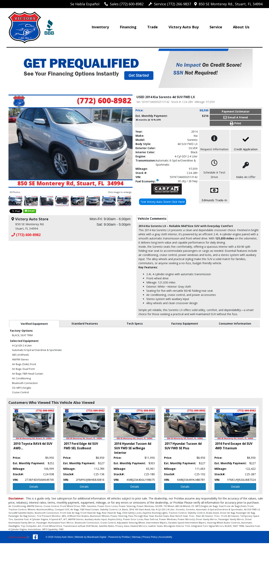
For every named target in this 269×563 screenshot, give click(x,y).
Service (216, 27)
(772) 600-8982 (28, 234)
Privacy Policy (149, 537)
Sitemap (136, 537)
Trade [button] (152, 27)
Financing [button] (128, 27)
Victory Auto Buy (184, 27)
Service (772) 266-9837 (171, 4)
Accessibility (165, 537)
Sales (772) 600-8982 (126, 4)
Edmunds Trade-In (214, 200)
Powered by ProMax (119, 537)
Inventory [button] (100, 27)
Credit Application (246, 149)
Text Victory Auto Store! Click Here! (162, 202)
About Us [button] (241, 27)
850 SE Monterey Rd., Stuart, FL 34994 (230, 4)
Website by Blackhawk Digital (90, 537)
